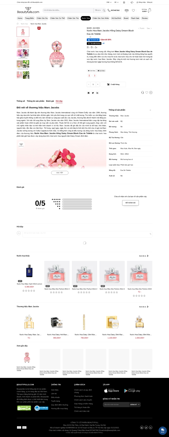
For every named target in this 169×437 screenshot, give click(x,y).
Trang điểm (29, 18)
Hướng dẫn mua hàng (59, 408)
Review (145, 18)
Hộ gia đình (116, 18)
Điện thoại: (86, 430)
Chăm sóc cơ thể (57, 18)
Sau (148, 28)
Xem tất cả (142, 256)
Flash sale (135, 18)
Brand (126, 18)
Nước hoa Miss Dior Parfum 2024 (140, 289)
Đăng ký (149, 2)
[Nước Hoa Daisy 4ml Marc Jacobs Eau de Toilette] (57, 322)
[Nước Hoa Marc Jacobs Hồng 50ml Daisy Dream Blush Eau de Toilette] (94, 75)
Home (20, 18)
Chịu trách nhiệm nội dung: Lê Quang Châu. (65, 430)
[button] (132, 2)
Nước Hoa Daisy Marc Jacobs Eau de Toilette (36, 335)
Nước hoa (86, 18)
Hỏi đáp (59, 101)
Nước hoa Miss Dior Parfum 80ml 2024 (58, 289)
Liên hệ (54, 394)
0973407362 (115, 10)
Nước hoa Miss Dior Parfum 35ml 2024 (113, 289)
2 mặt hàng (114, 84)
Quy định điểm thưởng (59, 405)
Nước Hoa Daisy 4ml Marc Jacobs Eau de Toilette (65, 335)
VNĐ (107, 2)
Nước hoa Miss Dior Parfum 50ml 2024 (86, 289)
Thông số (21, 101)
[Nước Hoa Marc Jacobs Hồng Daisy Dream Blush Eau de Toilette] (27, 357)
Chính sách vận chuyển (83, 400)
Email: (101, 430)
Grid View (92, 70)
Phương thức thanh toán (83, 396)
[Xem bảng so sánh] (150, 92)
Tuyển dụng (55, 401)
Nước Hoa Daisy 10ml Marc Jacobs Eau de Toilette (94, 335)
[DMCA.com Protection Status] (24, 408)
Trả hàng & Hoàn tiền (82, 407)
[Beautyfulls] (18, 24)
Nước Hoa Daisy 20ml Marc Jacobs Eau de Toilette (121, 335)
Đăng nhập (142, 2)
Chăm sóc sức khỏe (101, 18)
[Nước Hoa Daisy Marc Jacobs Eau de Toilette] (29, 322)
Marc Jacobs (93, 28)
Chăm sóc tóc (73, 18)
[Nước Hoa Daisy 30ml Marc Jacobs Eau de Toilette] (139, 322)
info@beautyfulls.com (112, 430)
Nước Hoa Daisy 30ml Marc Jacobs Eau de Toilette (149, 335)
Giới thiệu (54, 390)
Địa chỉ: (66, 425)
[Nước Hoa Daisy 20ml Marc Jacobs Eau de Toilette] (112, 322)
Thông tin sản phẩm (35, 101)
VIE (115, 2)
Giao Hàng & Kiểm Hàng (83, 404)
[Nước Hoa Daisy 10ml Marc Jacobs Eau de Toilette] (84, 322)
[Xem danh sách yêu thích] (146, 92)
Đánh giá (50, 101)
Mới (39, 28)
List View (102, 70)
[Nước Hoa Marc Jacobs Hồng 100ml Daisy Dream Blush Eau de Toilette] (89, 75)
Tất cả (97, 10)
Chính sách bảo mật (81, 411)
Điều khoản (55, 397)
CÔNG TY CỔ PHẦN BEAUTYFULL (84, 422)
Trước (141, 28)
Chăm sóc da (42, 18)
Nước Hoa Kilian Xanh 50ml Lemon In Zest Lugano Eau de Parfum (40, 284)
